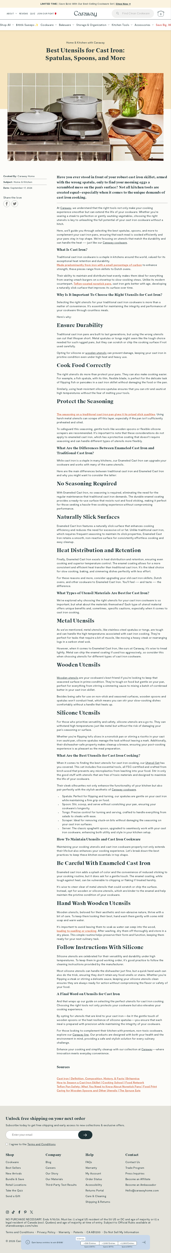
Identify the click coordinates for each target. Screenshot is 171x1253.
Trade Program (134, 1167)
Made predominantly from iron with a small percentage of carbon (99, 264)
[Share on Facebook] (6, 203)
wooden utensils (96, 352)
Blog (48, 1162)
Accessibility (94, 1184)
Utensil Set (152, 762)
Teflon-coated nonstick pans (92, 283)
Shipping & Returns (98, 1201)
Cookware (12, 1162)
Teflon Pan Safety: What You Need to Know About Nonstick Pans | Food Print (107, 1086)
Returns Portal (95, 1190)
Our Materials (54, 1179)
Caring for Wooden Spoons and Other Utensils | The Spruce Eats (98, 1090)
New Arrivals (14, 1173)
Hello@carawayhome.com (142, 1190)
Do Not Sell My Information (121, 1232)
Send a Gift (13, 1196)
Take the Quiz (14, 1190)
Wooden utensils (67, 677)
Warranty (91, 1167)
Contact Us (132, 1162)
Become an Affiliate (137, 1179)
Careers (51, 1167)
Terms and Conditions (41, 1144)
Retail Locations (16, 1184)
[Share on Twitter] (14, 203)
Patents (78, 1232)
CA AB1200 (94, 1232)
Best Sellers (13, 1167)
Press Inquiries (134, 1173)
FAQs (89, 1162)
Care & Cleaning (96, 1196)
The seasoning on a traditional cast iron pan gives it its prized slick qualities (106, 414)
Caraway (65, 207)
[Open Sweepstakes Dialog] (28, 1242)
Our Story (52, 1173)
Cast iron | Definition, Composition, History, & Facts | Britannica (98, 1078)
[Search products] (117, 13)
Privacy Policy (46, 1232)
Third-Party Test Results (61, 1184)
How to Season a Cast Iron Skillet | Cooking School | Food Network (100, 1082)
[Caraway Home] (85, 14)
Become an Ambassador (140, 1184)
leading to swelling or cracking (76, 930)
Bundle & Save (15, 1179)
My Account (93, 1173)
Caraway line (80, 1034)
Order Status (94, 1179)
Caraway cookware (115, 242)
